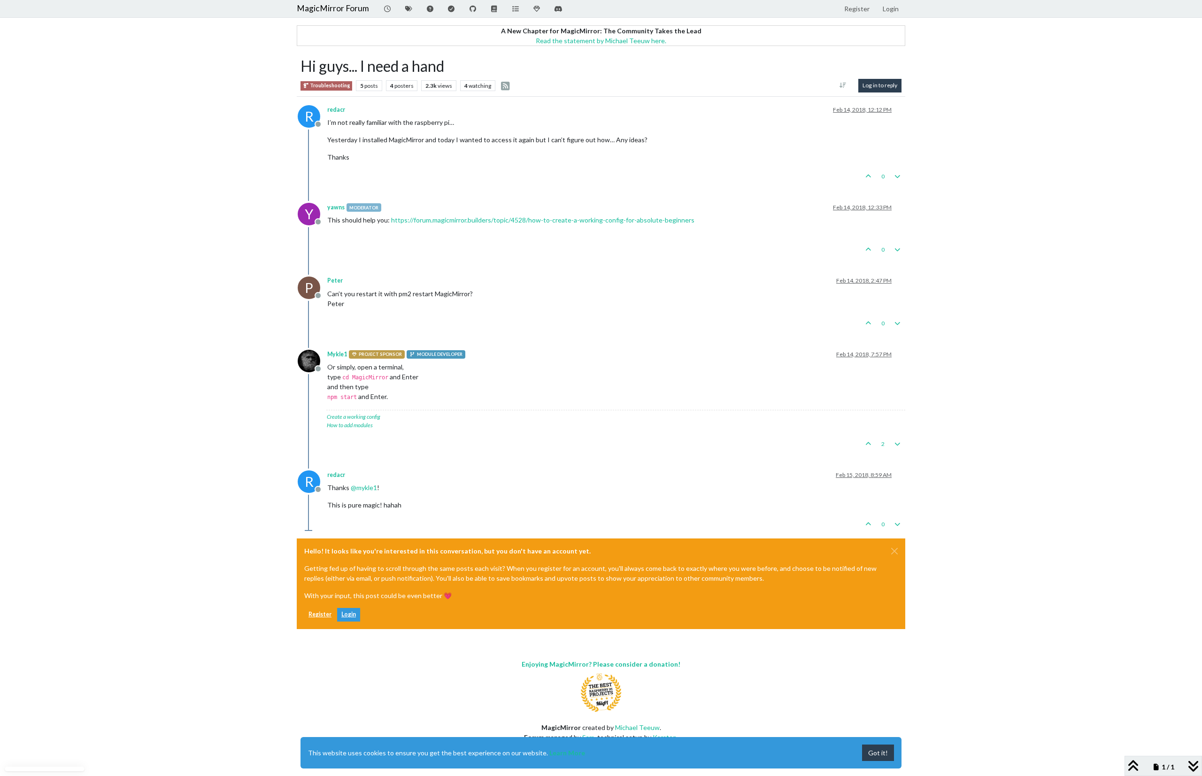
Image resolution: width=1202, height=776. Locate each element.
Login (348, 614)
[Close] (894, 551)
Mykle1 (337, 354)
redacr (336, 109)
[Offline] (312, 360)
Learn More (567, 753)
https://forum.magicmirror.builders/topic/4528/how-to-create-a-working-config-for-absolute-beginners (542, 220)
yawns (336, 207)
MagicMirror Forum (333, 8)
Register (319, 614)
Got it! (878, 753)
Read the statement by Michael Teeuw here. (601, 41)
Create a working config (353, 416)
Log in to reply (880, 85)
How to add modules (350, 425)
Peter (335, 280)
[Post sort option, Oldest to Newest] (843, 85)
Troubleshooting (329, 85)
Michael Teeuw (637, 727)
